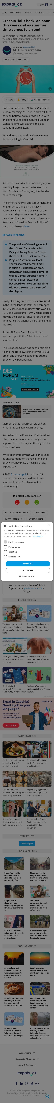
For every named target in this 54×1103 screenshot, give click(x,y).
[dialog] (27, 551)
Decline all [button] (28, 570)
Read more (38, 536)
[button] (27, 576)
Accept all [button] (28, 564)
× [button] (48, 525)
